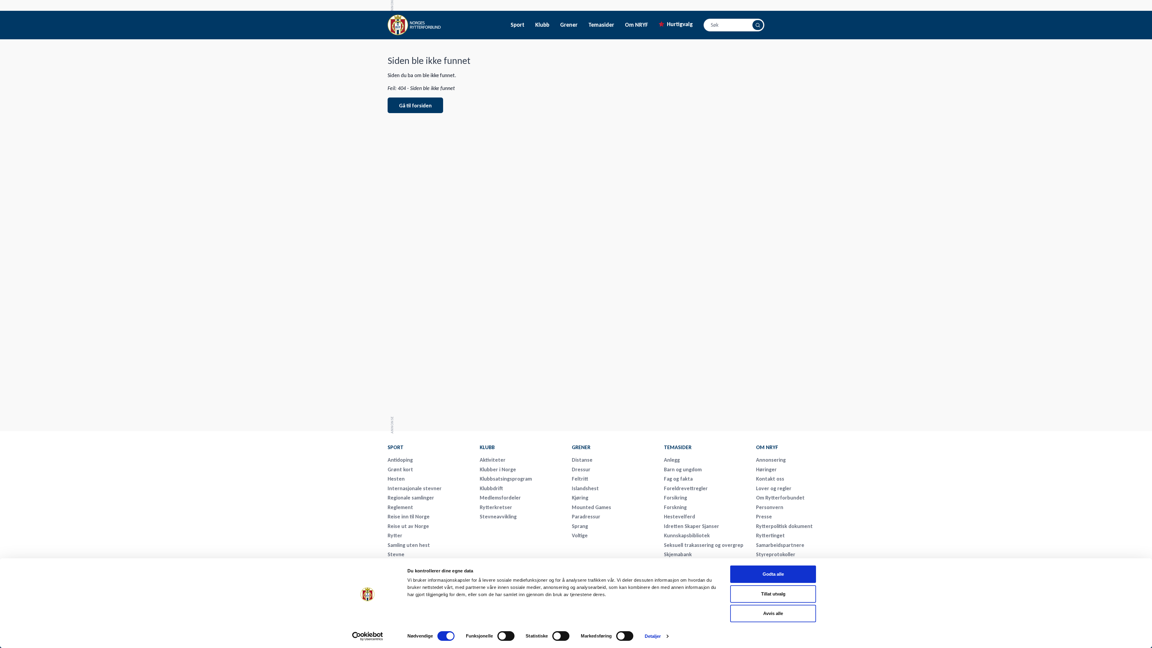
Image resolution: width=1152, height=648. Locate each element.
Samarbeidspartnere (780, 545)
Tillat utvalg (773, 593)
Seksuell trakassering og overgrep (703, 545)
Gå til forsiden (415, 105)
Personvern (769, 507)
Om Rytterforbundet (780, 497)
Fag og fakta (678, 479)
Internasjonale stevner (415, 488)
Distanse (582, 460)
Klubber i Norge (498, 469)
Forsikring (675, 497)
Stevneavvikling (498, 516)
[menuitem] (430, 447)
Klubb (542, 25)
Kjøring (580, 497)
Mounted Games (591, 507)
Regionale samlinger (411, 497)
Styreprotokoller (775, 554)
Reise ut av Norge (408, 526)
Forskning (675, 507)
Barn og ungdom (683, 469)
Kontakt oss (770, 479)
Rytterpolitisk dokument (784, 526)
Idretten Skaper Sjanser (691, 526)
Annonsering (771, 460)
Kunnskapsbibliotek (687, 535)
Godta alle (773, 574)
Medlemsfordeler (500, 497)
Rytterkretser (496, 507)
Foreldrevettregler (686, 488)
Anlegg (672, 460)
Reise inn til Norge (409, 516)
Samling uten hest (409, 545)
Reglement (400, 507)
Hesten (396, 479)
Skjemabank (678, 554)
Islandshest (585, 488)
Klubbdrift (491, 488)
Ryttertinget (770, 535)
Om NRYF (636, 25)
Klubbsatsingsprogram (506, 479)
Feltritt (580, 479)
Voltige (580, 535)
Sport (517, 25)
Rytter (395, 535)
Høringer (766, 469)
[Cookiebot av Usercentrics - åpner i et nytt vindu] (367, 636)
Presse (764, 516)
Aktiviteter (493, 460)
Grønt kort (400, 469)
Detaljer (653, 636)
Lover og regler (773, 488)
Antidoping (400, 460)
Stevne (396, 554)
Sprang (580, 526)
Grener (569, 25)
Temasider (601, 25)
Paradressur (586, 516)
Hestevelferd (679, 516)
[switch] (505, 636)
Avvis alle (773, 613)
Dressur (581, 469)
